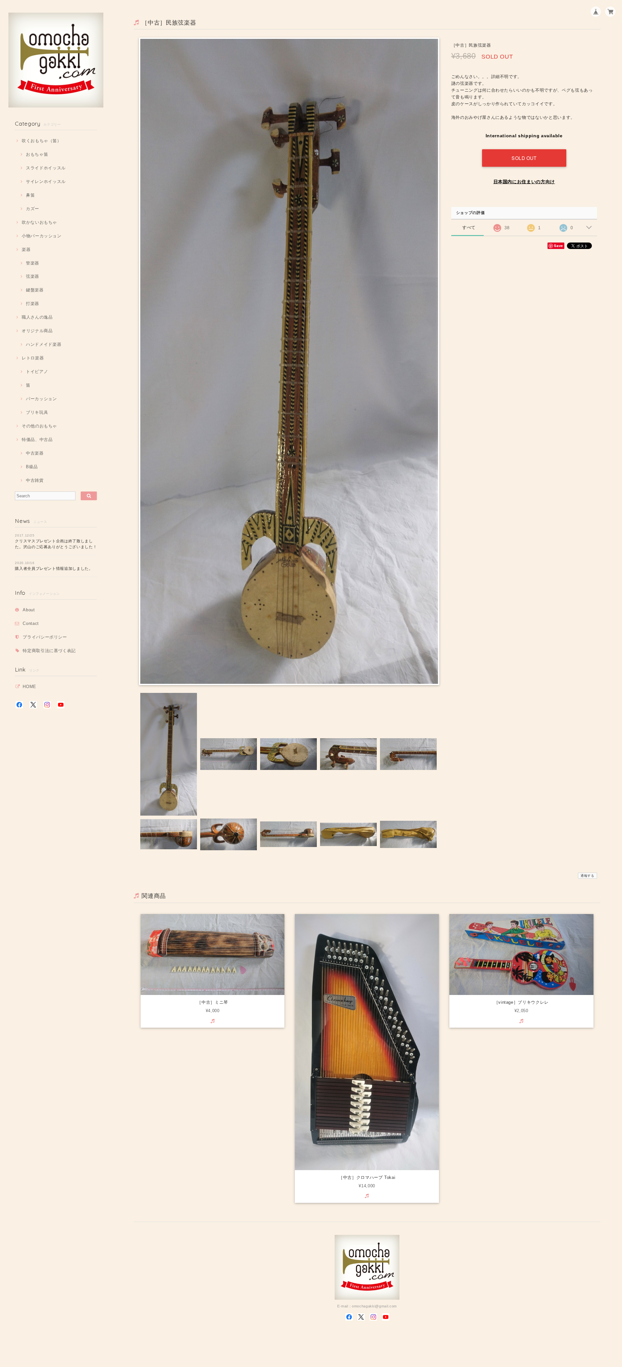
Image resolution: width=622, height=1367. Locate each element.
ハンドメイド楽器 (43, 344)
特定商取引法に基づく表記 (49, 650)
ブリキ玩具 (37, 412)
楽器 (26, 249)
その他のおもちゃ (39, 426)
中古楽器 (34, 453)
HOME (29, 686)
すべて (469, 227)
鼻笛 (30, 195)
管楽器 (32, 263)
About (29, 609)
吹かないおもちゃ (39, 222)
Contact (31, 623)
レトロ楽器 (33, 358)
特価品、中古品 (37, 439)
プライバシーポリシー (45, 637)
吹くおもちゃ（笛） (42, 140)
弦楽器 (32, 276)
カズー (32, 208)
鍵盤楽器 (34, 290)
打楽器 (32, 303)
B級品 (32, 466)
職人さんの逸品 (37, 317)
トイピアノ (37, 371)
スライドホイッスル (46, 167)
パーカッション (41, 398)
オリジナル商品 (37, 330)
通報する (587, 875)
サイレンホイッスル (46, 181)
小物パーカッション (42, 235)
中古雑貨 (34, 480)
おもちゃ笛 (37, 154)
